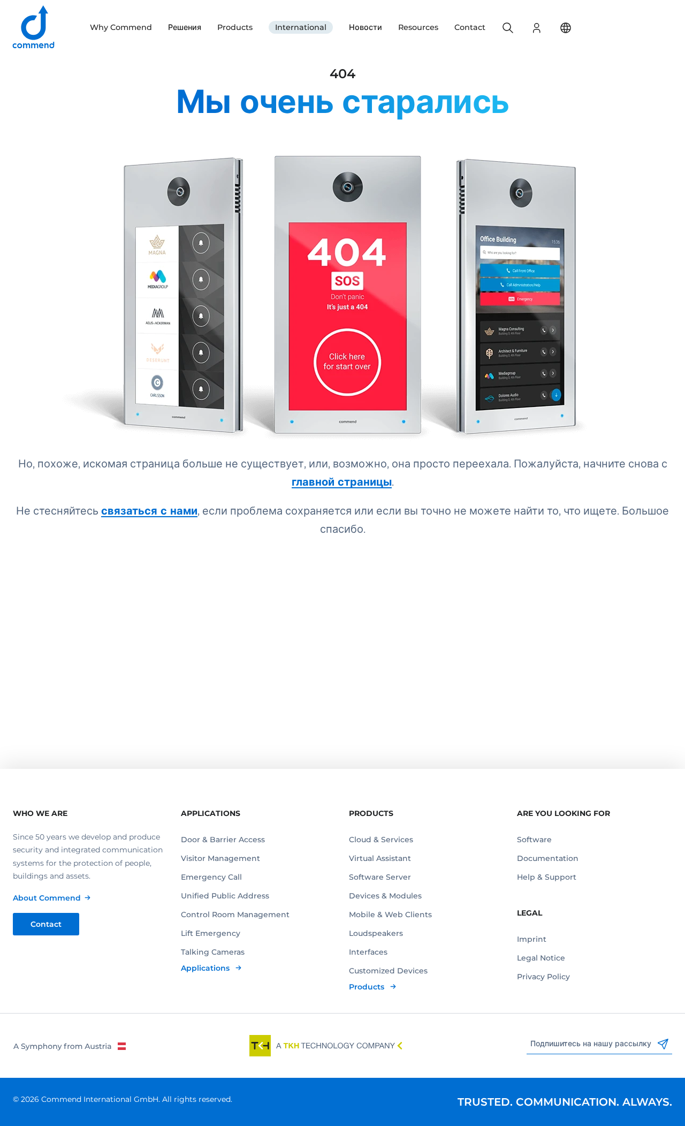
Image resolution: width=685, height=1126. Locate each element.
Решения (184, 27)
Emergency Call (211, 877)
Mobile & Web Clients (390, 914)
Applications (206, 968)
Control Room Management (235, 914)
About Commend (47, 898)
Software (534, 839)
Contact (469, 27)
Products (235, 27)
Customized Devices (388, 971)
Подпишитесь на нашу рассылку (591, 1043)
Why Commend (121, 27)
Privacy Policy (543, 976)
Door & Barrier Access (223, 839)
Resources (418, 27)
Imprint (531, 939)
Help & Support (546, 877)
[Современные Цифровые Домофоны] (342, 281)
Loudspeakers (376, 933)
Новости (365, 27)
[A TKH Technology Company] (325, 1045)
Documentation (548, 858)
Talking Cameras (213, 952)
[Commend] (34, 27)
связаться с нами (149, 510)
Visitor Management (220, 858)
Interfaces (368, 952)
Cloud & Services (381, 839)
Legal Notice (541, 958)
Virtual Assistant (380, 858)
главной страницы (342, 481)
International (300, 27)
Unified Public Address (225, 896)
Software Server (380, 877)
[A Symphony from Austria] (69, 1045)
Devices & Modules (385, 896)
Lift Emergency (210, 933)
